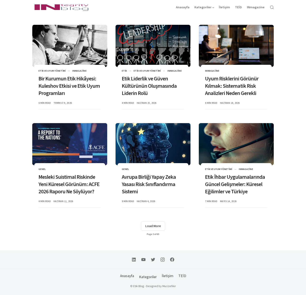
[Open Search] (272, 7)
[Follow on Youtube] (143, 259)
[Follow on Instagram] (162, 259)
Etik (124, 71)
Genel (42, 169)
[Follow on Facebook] (172, 259)
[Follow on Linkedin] (134, 259)
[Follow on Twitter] (153, 259)
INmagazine (79, 71)
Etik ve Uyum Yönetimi (52, 71)
